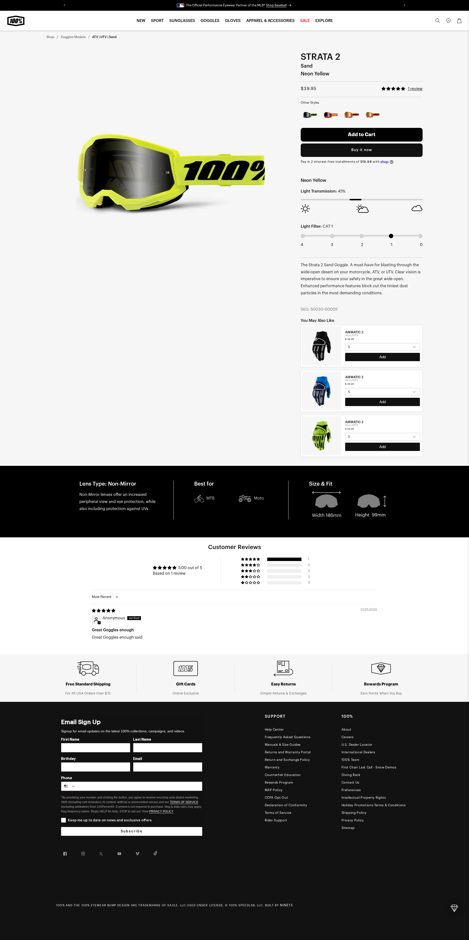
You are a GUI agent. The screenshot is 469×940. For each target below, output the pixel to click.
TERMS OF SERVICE (184, 802)
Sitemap (348, 827)
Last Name (142, 739)
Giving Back (351, 775)
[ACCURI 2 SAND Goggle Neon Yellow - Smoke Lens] (310, 114)
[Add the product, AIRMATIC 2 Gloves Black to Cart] (382, 357)
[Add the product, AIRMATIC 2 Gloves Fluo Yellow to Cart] (382, 447)
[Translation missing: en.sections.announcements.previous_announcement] (64, 5)
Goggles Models (73, 37)
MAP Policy (274, 790)
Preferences (351, 790)
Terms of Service (278, 812)
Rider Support (276, 820)
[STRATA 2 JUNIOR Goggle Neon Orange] (372, 114)
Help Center (274, 729)
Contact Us (350, 782)
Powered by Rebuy (362, 456)
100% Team (350, 759)
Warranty (272, 767)
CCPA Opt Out (276, 797)
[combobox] (68, 786)
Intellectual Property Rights (363, 797)
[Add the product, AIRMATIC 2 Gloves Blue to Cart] (382, 402)
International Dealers (358, 752)
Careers (347, 737)
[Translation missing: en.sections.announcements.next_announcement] (404, 5)
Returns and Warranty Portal (288, 752)
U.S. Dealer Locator (357, 744)
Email (137, 759)
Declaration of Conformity (286, 805)
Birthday (68, 759)
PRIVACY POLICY (161, 811)
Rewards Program (279, 782)
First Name (70, 739)
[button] (141, 20)
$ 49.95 (349, 339)
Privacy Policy (352, 820)
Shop (50, 37)
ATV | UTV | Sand (104, 37)
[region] (362, 391)
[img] (103, 611)
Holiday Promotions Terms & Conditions (373, 805)
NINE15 (286, 905)
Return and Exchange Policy (287, 759)
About (346, 729)
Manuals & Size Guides (283, 744)
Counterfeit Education (283, 775)
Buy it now (361, 150)
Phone (66, 778)
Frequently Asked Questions (287, 737)
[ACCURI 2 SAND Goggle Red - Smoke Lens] (330, 114)
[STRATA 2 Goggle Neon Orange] (351, 114)
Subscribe (132, 831)
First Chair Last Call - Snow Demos (368, 767)
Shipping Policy (354, 812)
